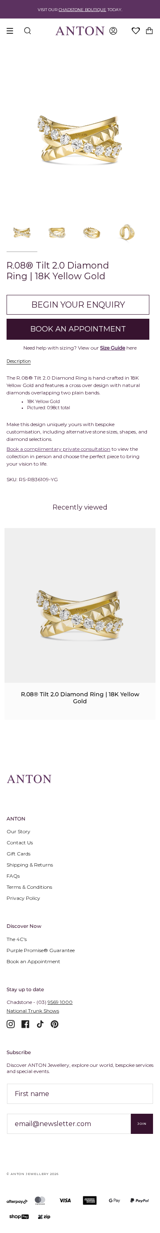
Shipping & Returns (30, 865)
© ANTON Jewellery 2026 (33, 1174)
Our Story (18, 831)
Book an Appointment (33, 961)
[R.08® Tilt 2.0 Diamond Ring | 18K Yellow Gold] (80, 615)
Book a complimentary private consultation (58, 449)
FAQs (13, 876)
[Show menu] (13, 31)
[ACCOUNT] (113, 31)
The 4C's (17, 939)
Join (141, 1124)
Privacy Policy (23, 898)
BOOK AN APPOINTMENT (78, 329)
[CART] (149, 31)
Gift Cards (18, 854)
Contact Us (20, 842)
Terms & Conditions (29, 887)
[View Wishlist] (136, 31)
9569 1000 (60, 1002)
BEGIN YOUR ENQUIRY (78, 305)
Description (19, 361)
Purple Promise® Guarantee (41, 950)
